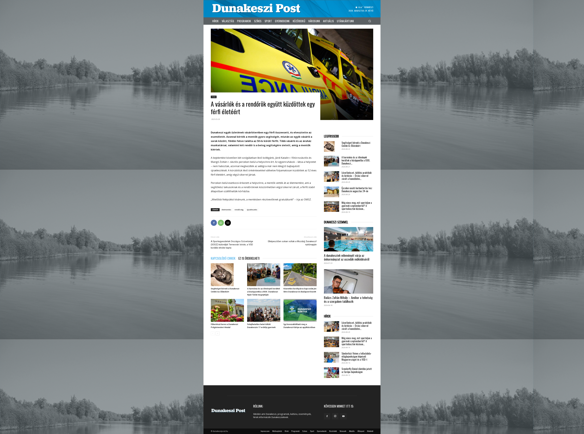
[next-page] (217, 333)
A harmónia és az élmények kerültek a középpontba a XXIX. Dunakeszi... (356, 160)
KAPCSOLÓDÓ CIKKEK (223, 258)
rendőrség (239, 209)
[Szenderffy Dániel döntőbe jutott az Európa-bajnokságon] (331, 372)
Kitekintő (370, 431)
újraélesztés (252, 209)
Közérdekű (333, 431)
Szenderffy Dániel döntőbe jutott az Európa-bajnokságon (357, 370)
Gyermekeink (321, 431)
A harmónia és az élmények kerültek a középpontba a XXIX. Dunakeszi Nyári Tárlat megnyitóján (263, 292)
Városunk (343, 431)
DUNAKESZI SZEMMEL (336, 222)
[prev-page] (213, 333)
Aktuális (352, 431)
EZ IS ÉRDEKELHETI (249, 258)
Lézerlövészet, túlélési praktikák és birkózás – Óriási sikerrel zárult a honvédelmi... (357, 176)
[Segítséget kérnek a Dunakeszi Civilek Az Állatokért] (227, 274)
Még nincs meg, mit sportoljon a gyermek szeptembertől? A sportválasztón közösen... (357, 206)
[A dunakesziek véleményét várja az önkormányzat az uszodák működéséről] (348, 239)
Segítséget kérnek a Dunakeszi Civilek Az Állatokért (356, 144)
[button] (369, 21)
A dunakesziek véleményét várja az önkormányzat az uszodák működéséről (346, 257)
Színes (304, 431)
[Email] (228, 223)
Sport (312, 431)
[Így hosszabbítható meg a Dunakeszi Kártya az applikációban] (300, 310)
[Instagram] (335, 416)
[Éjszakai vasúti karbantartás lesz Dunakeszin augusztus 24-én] (331, 192)
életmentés (226, 209)
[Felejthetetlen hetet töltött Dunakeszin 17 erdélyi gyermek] (263, 310)
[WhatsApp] (221, 223)
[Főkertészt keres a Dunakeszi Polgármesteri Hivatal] (227, 310)
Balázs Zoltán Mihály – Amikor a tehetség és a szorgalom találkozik (348, 299)
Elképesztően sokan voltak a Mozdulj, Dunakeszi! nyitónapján (292, 243)
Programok (295, 431)
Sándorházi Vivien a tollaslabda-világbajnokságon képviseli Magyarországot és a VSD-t (357, 356)
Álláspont (361, 431)
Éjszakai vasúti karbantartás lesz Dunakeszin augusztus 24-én (357, 189)
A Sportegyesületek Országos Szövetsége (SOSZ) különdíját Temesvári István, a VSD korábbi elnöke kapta (232, 244)
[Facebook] (214, 223)
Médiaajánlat (277, 431)
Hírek (214, 97)
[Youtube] (343, 416)
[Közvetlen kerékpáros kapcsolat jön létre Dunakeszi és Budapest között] (300, 274)
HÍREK (327, 316)
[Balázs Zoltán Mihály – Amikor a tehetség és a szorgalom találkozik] (348, 281)
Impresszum (265, 431)
